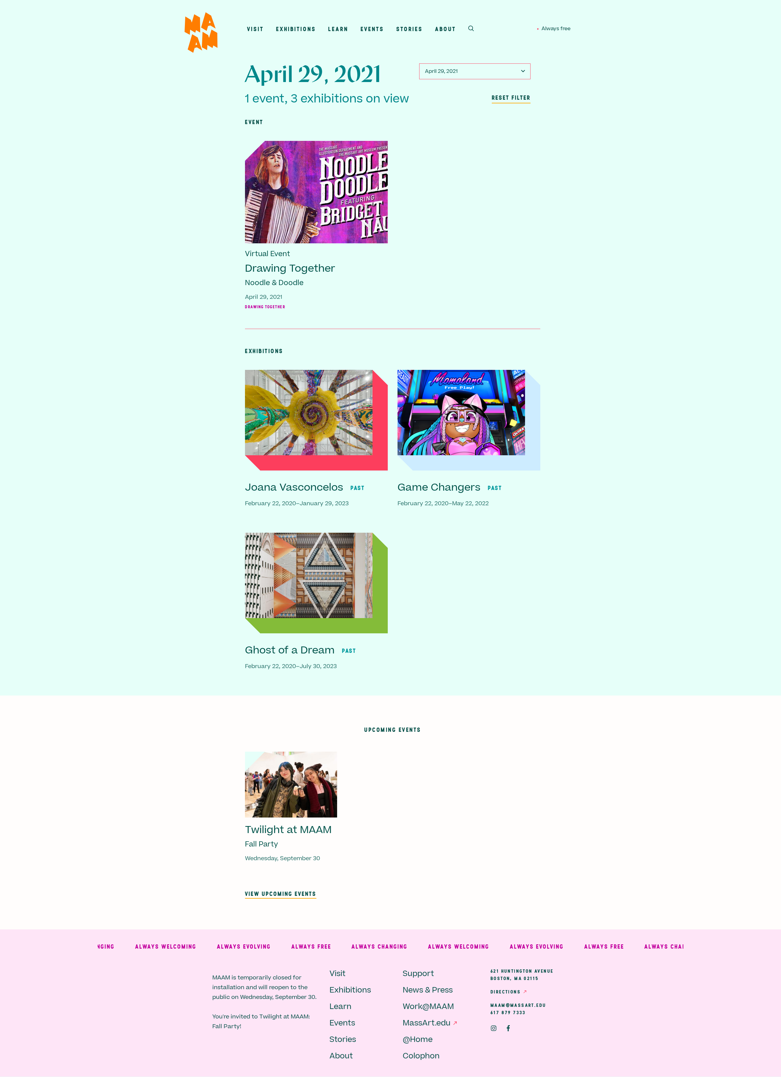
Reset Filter (511, 97)
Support (418, 973)
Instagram (493, 1028)
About (445, 29)
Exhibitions (296, 29)
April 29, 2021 (441, 71)
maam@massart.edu (518, 1005)
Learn (338, 29)
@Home (418, 1039)
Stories (409, 29)
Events (372, 29)
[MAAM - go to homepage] (201, 34)
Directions (506, 992)
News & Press (428, 990)
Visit (255, 29)
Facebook (508, 1028)
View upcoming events (280, 893)
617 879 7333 (508, 1012)
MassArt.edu (427, 1023)
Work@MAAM (428, 1006)
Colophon (421, 1056)
